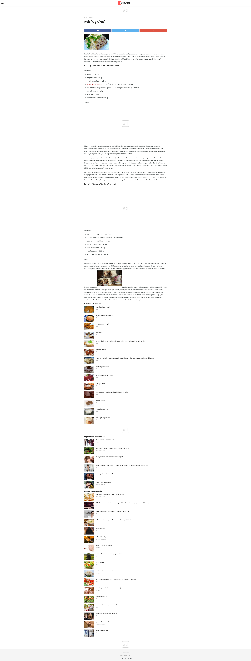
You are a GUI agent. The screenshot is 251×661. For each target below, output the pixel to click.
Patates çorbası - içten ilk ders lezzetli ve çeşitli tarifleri (114, 520)
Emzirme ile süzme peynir (104, 571)
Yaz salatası (100, 562)
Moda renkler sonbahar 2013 (105, 440)
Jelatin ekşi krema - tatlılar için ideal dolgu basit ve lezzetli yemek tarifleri (120, 341)
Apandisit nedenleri (102, 622)
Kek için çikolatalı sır (102, 367)
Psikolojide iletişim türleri (104, 537)
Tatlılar (90, 17)
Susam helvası (100, 401)
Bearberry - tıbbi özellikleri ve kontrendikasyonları (112, 448)
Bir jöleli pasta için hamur (104, 316)
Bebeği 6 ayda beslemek (104, 545)
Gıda (85, 17)
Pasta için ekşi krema (103, 418)
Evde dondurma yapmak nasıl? (106, 605)
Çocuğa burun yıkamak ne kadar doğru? (109, 457)
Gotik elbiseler (100, 528)
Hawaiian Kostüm (101, 596)
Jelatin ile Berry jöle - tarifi (104, 375)
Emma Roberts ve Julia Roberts (106, 613)
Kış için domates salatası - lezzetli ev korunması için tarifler (116, 579)
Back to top (125, 652)
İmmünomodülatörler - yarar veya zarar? (110, 494)
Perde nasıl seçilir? (102, 630)
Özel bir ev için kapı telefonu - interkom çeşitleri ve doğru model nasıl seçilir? (122, 465)
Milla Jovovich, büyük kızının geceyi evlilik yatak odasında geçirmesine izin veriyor (123, 503)
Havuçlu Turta (100, 384)
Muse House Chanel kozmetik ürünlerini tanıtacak (112, 511)
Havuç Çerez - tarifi (102, 324)
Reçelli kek (99, 333)
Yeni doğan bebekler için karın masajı (108, 588)
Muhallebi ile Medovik (103, 307)
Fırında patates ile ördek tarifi (105, 474)
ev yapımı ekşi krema (95, 84)
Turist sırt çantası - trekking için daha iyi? (110, 554)
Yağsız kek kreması (102, 409)
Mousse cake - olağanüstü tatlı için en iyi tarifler (112, 392)
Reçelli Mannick (101, 350)
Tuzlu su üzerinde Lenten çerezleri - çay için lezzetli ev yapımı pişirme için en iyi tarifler (125, 358)
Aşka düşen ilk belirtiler (103, 482)
